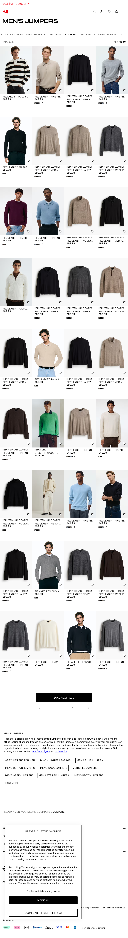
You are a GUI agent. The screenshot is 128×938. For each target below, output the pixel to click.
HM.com (7, 811)
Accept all (43, 900)
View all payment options (93, 928)
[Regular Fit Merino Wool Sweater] (80, 70)
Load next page (64, 697)
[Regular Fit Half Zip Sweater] (16, 282)
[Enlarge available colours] (4, 174)
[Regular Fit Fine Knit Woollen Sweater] (16, 423)
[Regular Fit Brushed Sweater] (16, 211)
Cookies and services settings (43, 913)
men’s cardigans (41, 751)
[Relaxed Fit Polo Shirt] (16, 70)
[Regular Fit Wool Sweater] (80, 211)
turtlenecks (61, 751)
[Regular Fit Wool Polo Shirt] (112, 141)
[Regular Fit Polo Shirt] (16, 141)
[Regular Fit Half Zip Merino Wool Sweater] (80, 141)
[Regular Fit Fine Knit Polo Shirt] (48, 70)
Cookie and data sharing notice (43, 891)
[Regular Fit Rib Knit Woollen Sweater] (48, 494)
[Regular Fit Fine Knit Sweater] (112, 70)
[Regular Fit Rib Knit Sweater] (48, 635)
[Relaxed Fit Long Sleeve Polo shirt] (48, 565)
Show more (11, 783)
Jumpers (58, 811)
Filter (118, 42)
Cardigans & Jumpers (36, 811)
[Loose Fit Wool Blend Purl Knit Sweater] (48, 423)
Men (17, 811)
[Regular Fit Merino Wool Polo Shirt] (112, 211)
